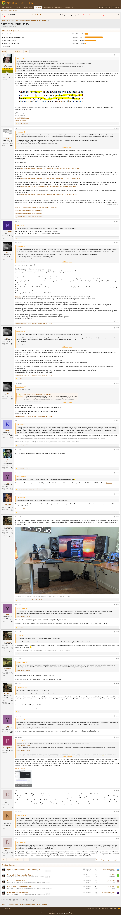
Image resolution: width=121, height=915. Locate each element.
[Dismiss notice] (118, 15)
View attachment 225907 (23, 745)
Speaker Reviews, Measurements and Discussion (31, 871)
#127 (117, 420)
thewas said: (19, 331)
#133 (117, 632)
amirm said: (19, 132)
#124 (117, 243)
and (23, 123)
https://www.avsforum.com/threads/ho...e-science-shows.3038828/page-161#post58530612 (51, 186)
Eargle (29, 323)
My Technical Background (22, 118)
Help (115, 908)
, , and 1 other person (30, 217)
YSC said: (18, 635)
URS (114, 882)
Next (25, 51)
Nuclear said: (20, 842)
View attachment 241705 (23, 616)
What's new (47, 7)
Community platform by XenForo (50, 912)
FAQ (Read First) (7, 7)
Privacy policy (109, 908)
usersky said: (20, 476)
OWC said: (19, 59)
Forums (38, 7)
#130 (117, 494)
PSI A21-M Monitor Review (16, 881)
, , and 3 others (31, 600)
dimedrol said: (20, 815)
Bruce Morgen (111, 894)
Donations (58, 7)
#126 (117, 383)
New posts (4, 10)
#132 (117, 605)
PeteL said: (19, 225)
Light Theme (6, 908)
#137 (117, 737)
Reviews (18, 7)
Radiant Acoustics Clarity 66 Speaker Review (23, 869)
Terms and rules (99, 908)
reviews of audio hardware (35, 15)
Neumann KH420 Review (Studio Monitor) (37, 394)
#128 (117, 450)
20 (50, 871)
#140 (117, 838)
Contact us (91, 908)
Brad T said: (19, 424)
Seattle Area (10, 81)
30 (46, 888)
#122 (117, 128)
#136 (117, 716)
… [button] (10, 51)
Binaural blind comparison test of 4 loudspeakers (28, 210)
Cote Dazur (112, 870)
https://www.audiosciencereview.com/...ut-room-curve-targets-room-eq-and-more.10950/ (49, 168)
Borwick (34, 323)
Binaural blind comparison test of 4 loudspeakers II (28, 213)
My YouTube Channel (20, 120)
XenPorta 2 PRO (53, 913)
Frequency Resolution (20, 323)
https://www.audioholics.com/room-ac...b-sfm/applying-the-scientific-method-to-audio (48, 194)
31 (48, 888)
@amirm (109, 483)
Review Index (28, 7)
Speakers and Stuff (20, 509)
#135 (117, 684)
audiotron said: (20, 498)
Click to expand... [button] (67, 147)
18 (45, 871)
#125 (117, 328)
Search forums (12, 10)
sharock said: (20, 387)
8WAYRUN (69, 913)
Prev (4, 51)
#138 (117, 790)
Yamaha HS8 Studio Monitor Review (20, 875)
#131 (117, 517)
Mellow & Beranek (42, 323)
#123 (117, 221)
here (87, 15)
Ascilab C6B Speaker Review (17, 892)
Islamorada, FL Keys (8, 537)
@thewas (18, 297)
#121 (117, 55)
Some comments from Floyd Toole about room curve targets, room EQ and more (36, 207)
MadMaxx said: (20, 608)
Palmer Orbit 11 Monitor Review (19, 886)
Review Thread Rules (20, 117)
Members (68, 7)
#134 (117, 658)
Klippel (50, 323)
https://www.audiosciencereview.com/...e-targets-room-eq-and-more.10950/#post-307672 (50, 178)
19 (47, 871)
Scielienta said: (20, 687)
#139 (117, 812)
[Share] (114, 55)
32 (51, 888)
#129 (117, 473)
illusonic (113, 888)
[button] (52, 7)
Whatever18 (112, 876)
